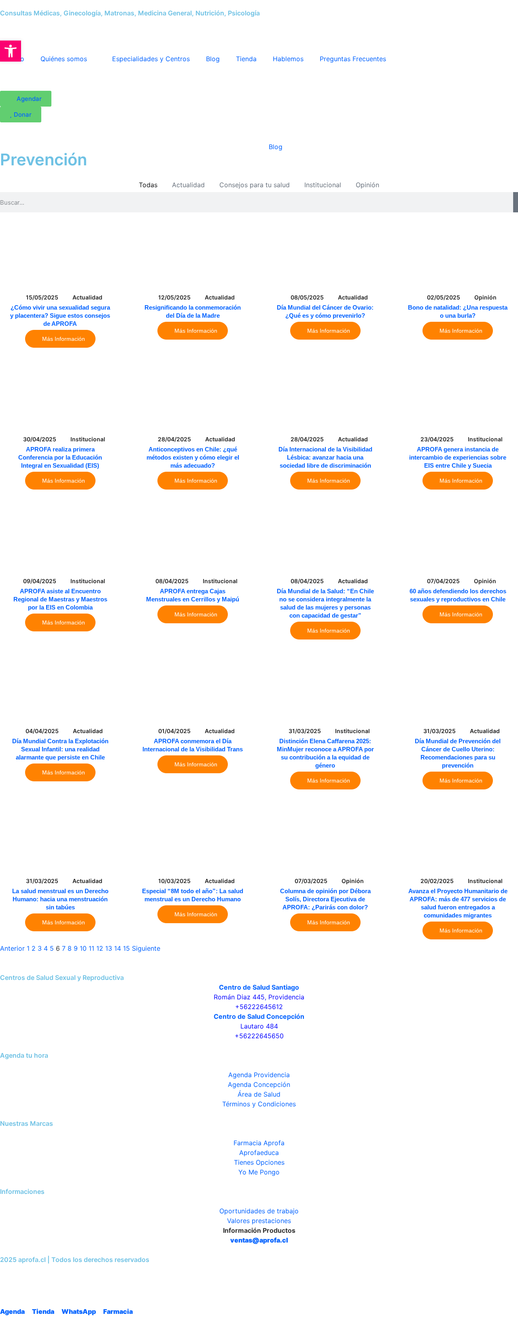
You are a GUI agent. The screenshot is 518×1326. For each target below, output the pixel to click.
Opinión (367, 185)
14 (117, 948)
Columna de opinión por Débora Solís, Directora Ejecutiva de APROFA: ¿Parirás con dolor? (325, 899)
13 (108, 948)
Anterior (12, 948)
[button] (10, 51)
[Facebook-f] (10, 1274)
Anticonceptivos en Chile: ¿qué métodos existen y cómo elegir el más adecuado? (192, 457)
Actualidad (188, 185)
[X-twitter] (53, 1274)
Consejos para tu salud (254, 185)
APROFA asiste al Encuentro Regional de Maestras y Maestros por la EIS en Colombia (60, 599)
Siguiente (146, 948)
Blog (213, 59)
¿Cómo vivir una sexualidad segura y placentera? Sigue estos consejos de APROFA (60, 315)
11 (91, 948)
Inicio (244, 147)
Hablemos (288, 59)
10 (83, 948)
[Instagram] (31, 1274)
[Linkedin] (74, 1274)
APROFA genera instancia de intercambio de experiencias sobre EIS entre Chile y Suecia (457, 457)
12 (99, 948)
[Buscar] (515, 202)
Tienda (246, 59)
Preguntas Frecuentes (353, 59)
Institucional (322, 185)
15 (126, 948)
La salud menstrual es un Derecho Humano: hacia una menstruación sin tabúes (60, 899)
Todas (148, 185)
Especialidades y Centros (151, 59)
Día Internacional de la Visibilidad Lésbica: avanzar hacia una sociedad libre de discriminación (325, 457)
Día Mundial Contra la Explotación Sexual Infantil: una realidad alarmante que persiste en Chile (60, 749)
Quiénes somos (63, 59)
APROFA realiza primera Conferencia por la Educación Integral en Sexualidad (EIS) (60, 457)
